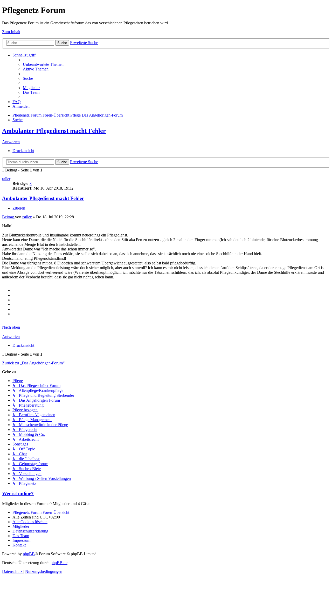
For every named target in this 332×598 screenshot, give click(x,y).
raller (6, 179)
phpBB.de (59, 562)
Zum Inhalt (11, 32)
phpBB (29, 554)
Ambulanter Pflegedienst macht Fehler (54, 130)
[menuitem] (43, 64)
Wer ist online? (18, 493)
